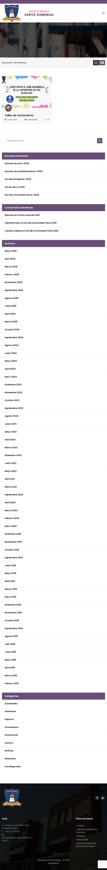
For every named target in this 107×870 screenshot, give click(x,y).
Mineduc (81, 836)
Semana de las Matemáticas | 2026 (23, 171)
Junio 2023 (10, 423)
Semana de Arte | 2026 (17, 163)
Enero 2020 (11, 526)
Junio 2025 (10, 305)
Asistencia (10, 711)
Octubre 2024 (12, 329)
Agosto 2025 (11, 298)
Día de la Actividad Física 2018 (40, 222)
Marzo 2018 (11, 675)
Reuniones (10, 758)
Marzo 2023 (11, 447)
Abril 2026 (10, 258)
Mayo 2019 (10, 573)
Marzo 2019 (11, 589)
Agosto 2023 (11, 415)
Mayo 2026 (11, 250)
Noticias (9, 750)
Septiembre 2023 (14, 408)
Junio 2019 (10, 565)
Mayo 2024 (11, 360)
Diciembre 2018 (13, 604)
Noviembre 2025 (13, 282)
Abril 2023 (10, 439)
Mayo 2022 (11, 471)
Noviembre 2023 (13, 392)
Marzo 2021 (11, 486)
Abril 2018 (10, 667)
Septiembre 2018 (14, 628)
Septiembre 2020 (14, 494)
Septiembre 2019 (14, 557)
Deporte (9, 719)
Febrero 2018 (12, 683)
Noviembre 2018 (13, 612)
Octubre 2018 (12, 620)
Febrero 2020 (12, 518)
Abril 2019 (10, 581)
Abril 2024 (10, 368)
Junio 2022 (10, 463)
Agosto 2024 (12, 345)
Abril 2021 (10, 478)
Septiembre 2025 (14, 290)
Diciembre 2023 (13, 384)
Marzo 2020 (11, 510)
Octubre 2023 (12, 400)
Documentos (12, 727)
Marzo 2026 (11, 266)
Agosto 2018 (11, 636)
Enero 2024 (11, 376)
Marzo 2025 (11, 321)
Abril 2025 (10, 313)
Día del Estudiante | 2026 (18, 179)
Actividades (33, 119)
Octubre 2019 (12, 549)
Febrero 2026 (12, 274)
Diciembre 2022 (13, 455)
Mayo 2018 (10, 659)
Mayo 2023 (11, 431)
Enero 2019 (10, 596)
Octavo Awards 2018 (28, 215)
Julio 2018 (10, 644)
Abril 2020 (10, 502)
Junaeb (80, 825)
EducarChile (82, 839)
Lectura (9, 742)
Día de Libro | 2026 (15, 187)
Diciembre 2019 (13, 533)
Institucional (11, 734)
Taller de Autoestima (19, 115)
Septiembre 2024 (14, 337)
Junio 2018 (10, 651)
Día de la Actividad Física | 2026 (22, 194)
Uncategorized (13, 766)
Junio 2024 (11, 353)
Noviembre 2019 (13, 541)
